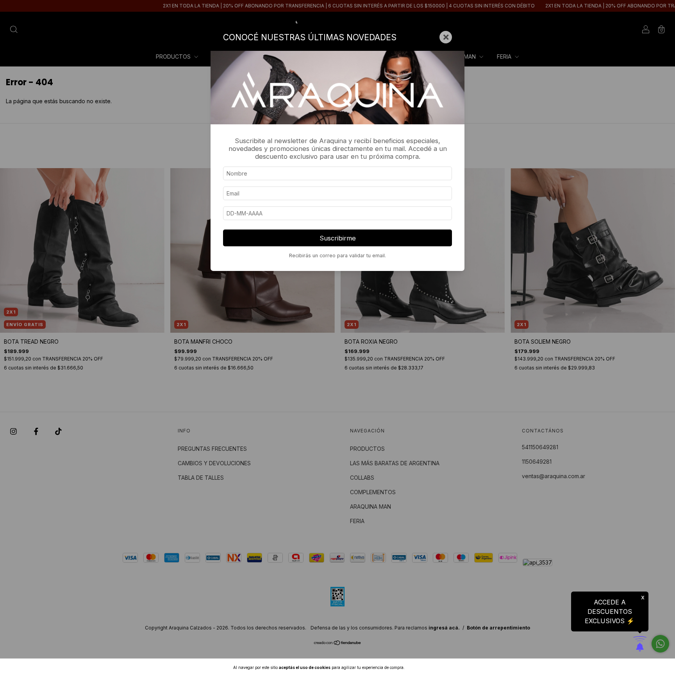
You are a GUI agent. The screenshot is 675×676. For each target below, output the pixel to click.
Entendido (426, 667)
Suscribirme (338, 238)
